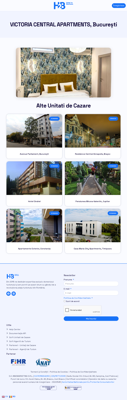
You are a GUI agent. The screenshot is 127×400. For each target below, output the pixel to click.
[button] (2, 5)
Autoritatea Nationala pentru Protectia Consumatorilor (88, 382)
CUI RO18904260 (41, 376)
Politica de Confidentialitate (77, 298)
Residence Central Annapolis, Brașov (92, 154)
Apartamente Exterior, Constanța (34, 248)
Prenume (68, 279)
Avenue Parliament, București (34, 154)
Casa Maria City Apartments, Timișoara (93, 248)
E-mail (67, 289)
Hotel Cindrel (34, 201)
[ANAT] (46, 362)
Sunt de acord (72, 301)
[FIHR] (21, 362)
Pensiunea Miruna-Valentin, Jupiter (93, 201)
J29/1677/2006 (58, 376)
